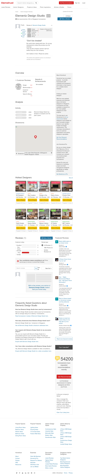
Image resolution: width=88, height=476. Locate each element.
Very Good (18, 248)
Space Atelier (32, 223)
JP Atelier (54, 223)
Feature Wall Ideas (35, 433)
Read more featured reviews (64, 339)
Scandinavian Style (50, 437)
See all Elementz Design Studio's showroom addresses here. (31, 325)
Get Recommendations (66, 3)
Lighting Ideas (34, 427)
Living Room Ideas (20, 427)
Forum (69, 7)
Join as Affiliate (34, 466)
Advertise (32, 462)
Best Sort (48, 268)
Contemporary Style (50, 429)
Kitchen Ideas (19, 431)
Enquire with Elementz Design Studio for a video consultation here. (33, 351)
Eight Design (20, 223)
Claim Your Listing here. (63, 412)
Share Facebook (24, 30)
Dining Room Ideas (20, 435)
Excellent (19, 245)
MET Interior (66, 223)
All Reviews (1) (48, 245)
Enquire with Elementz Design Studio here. (27, 341)
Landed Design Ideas (66, 444)
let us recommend (62, 118)
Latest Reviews (5, 7)
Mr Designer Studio (22, 195)
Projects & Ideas (32, 7)
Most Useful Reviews (51, 466)
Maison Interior (43, 223)
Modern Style (49, 435)
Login (84, 3)
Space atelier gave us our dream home (65, 242)
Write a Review (65, 19)
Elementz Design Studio (30, 15)
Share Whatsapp (24, 33)
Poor (19, 252)
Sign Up (77, 3)
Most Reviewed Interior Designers (65, 466)
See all (71, 178)
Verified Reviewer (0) (47, 251)
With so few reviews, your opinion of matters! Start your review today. (39, 287)
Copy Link (23, 36)
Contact (17, 458)
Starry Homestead (56, 195)
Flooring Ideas (34, 429)
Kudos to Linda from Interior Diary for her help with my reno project (64, 320)
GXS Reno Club (34, 464)
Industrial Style (49, 431)
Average (19, 250)
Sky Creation (32, 195)
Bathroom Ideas (19, 433)
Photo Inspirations (45, 7)
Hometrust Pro (34, 458)
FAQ (16, 462)
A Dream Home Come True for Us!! (65, 260)
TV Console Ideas (35, 431)
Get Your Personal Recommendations (62, 138)
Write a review (49, 468)
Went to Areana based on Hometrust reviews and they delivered (65, 300)
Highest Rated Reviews (49, 461)
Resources (18, 464)
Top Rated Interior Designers (65, 459)
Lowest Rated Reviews (51, 464)
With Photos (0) (48, 247)
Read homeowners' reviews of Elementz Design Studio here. (31, 316)
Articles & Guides (59, 7)
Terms (65, 473)
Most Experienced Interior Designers (65, 462)
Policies (17, 460)
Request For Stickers (36, 460)
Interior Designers (18, 7)
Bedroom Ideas (19, 429)
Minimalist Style (49, 433)
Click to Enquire (21, 200)
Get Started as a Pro (62, 174)
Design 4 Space (44, 195)
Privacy (71, 473)
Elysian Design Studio (69, 195)
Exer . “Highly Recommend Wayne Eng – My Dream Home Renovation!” (65, 279)
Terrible (19, 254)
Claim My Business (35, 456)
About (17, 456)
